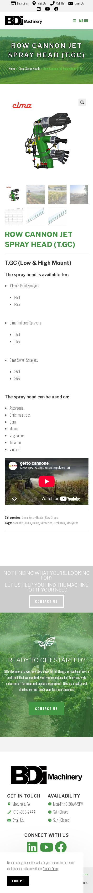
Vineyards (72, 522)
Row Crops (51, 517)
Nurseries (46, 522)
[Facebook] (61, 847)
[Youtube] (46, 847)
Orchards (59, 522)
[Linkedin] (32, 847)
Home (12, 68)
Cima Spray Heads (29, 68)
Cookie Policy (50, 868)
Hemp (35, 522)
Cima (28, 522)
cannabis (18, 522)
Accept (18, 881)
